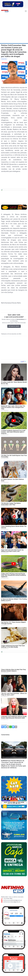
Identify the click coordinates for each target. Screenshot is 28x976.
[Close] (26, 2)
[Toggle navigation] (26, 11)
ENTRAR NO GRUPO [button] (14, 326)
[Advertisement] (14, 29)
